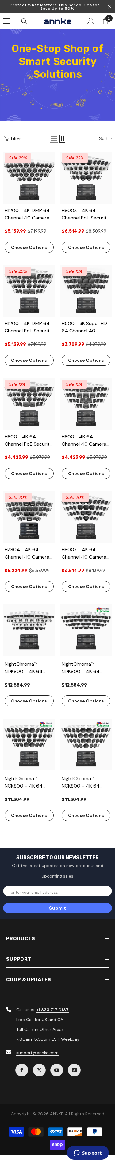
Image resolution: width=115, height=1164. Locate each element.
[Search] (24, 21)
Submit (57, 908)
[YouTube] (56, 1070)
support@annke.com (37, 1052)
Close (109, 7)
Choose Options (29, 247)
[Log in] (90, 21)
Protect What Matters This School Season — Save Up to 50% (57, 6)
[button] (54, 139)
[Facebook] (21, 1070)
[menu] (6, 21)
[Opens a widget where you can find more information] (88, 1153)
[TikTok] (74, 1070)
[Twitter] (39, 1070)
